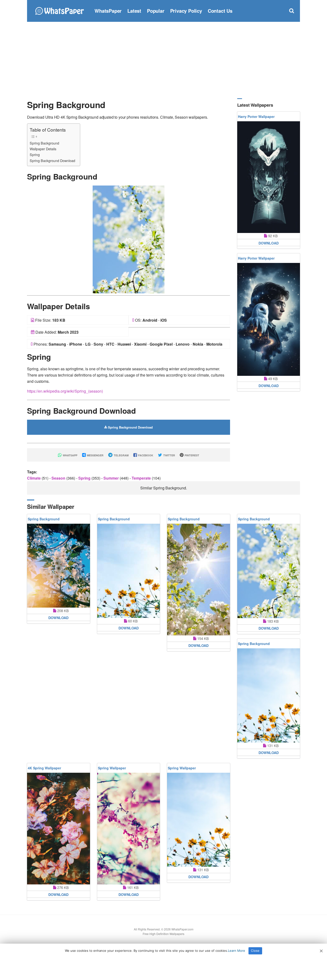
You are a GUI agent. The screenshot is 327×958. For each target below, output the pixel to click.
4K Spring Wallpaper (44, 768)
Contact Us (220, 10)
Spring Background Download (52, 160)
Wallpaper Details (43, 148)
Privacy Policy (186, 10)
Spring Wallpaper (112, 768)
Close (255, 950)
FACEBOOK (145, 455)
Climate (34, 478)
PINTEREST (191, 455)
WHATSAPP (69, 455)
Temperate (142, 478)
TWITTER (169, 455)
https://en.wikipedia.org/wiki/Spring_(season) (65, 391)
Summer (111, 478)
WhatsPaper (108, 10)
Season (58, 478)
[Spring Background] (128, 239)
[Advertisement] (163, 59)
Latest (134, 10)
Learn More (236, 950)
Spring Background (44, 142)
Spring (35, 154)
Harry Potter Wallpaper (256, 116)
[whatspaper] (59, 10)
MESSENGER (94, 455)
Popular (155, 10)
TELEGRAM (121, 455)
